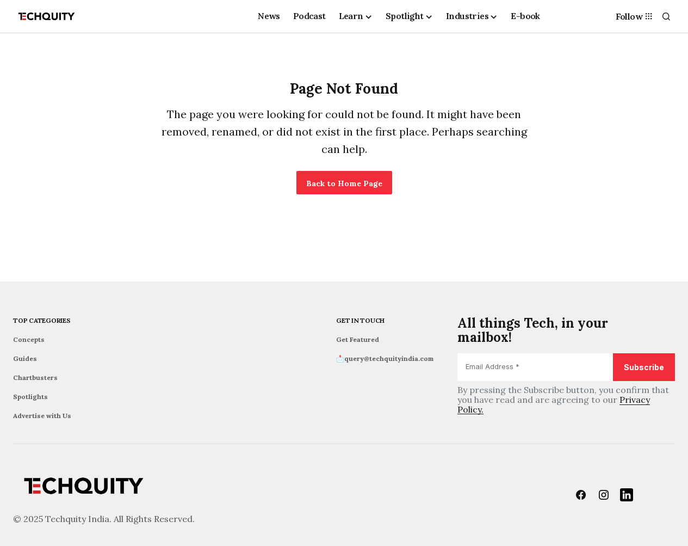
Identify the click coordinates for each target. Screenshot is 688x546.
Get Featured (357, 339)
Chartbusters (35, 377)
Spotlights (30, 396)
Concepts (29, 339)
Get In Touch (360, 320)
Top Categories (42, 320)
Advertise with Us (42, 416)
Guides (25, 358)
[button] (666, 16)
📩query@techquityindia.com (384, 358)
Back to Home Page (344, 183)
